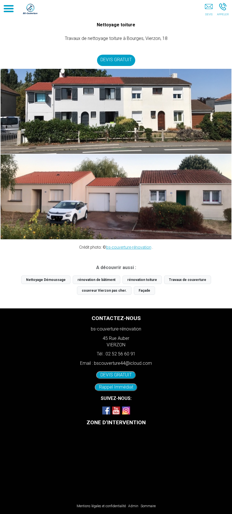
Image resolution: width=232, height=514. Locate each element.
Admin (133, 506)
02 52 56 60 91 (121, 354)
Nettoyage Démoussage (46, 280)
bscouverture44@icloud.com (123, 363)
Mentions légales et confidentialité (101, 506)
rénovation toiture (142, 280)
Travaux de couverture (187, 280)
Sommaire (148, 506)
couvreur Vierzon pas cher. (104, 291)
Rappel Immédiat (116, 387)
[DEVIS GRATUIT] (208, 10)
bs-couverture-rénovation (128, 247)
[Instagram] (126, 410)
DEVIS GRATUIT (116, 59)
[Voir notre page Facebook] (106, 410)
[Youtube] (116, 410)
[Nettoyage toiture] (116, 111)
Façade (144, 291)
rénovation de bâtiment (96, 280)
